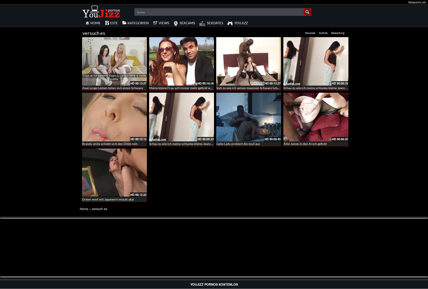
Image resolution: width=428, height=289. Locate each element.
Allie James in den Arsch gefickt (305, 144)
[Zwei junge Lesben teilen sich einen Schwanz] (114, 61)
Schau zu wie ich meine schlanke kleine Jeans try (316, 88)
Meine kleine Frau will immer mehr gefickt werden (183, 88)
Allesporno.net (417, 2)
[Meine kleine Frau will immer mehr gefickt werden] (181, 61)
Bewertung (337, 33)
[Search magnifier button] (307, 12)
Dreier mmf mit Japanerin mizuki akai (108, 199)
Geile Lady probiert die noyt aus (238, 144)
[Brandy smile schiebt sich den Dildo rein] (114, 117)
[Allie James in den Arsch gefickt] (315, 117)
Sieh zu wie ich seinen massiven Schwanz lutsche (249, 88)
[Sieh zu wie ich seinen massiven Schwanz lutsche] (248, 61)
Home (84, 209)
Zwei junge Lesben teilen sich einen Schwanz (112, 88)
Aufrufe (323, 33)
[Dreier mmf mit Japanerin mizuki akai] (114, 173)
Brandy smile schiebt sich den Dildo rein (110, 144)
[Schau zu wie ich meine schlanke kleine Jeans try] (315, 61)
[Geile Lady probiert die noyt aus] (248, 117)
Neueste (310, 33)
